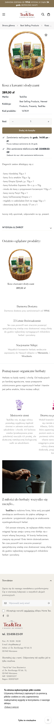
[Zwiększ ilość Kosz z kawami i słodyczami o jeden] (48, 121)
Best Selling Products (29, 25)
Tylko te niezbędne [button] (27, 720)
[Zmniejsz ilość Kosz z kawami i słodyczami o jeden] (13, 121)
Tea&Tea (23, 96)
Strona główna (8, 25)
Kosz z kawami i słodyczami (21, 284)
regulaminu (29, 610)
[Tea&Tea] (27, 14)
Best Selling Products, (30, 101)
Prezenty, (33, 106)
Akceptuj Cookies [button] (27, 714)
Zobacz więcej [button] (11, 707)
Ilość (4, 121)
